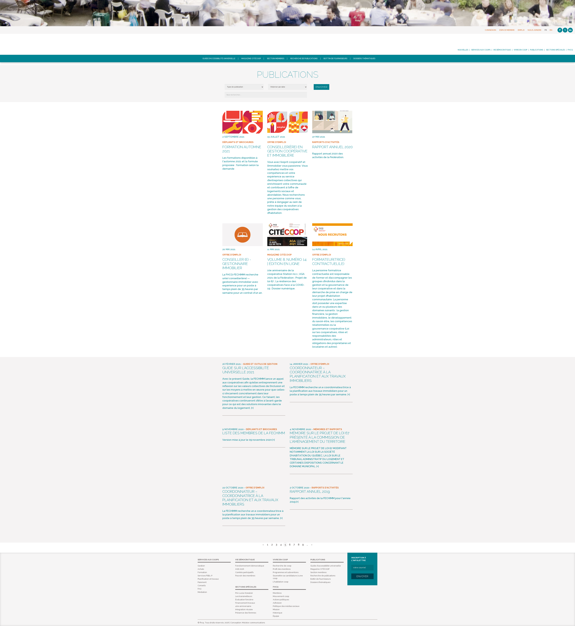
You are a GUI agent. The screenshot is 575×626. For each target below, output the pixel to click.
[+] (252, 407)
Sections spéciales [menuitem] (555, 50)
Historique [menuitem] (277, 613)
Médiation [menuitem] (202, 592)
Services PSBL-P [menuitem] (205, 576)
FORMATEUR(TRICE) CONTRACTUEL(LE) (328, 261)
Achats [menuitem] (201, 569)
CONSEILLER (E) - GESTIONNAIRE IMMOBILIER (236, 263)
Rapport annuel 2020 (332, 147)
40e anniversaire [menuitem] (243, 606)
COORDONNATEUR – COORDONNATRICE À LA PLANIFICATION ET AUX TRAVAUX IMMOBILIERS (318, 374)
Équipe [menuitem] (276, 616)
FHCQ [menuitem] (570, 50)
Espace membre (507, 30)
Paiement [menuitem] (202, 582)
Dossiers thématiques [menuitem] (364, 58)
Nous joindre (534, 30)
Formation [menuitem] (202, 572)
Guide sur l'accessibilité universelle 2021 (245, 370)
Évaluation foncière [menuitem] (244, 599)
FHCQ (27, 44)
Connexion (490, 30)
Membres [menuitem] (277, 593)
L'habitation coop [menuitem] (280, 582)
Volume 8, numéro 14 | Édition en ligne (287, 261)
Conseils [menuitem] (202, 585)
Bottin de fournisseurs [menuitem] (335, 58)
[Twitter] (565, 30)
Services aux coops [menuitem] (480, 50)
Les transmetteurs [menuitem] (243, 596)
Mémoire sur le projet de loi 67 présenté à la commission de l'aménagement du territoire (319, 437)
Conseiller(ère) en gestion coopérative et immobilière (287, 151)
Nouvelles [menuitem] (463, 50)
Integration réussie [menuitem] (244, 609)
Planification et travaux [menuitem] (208, 579)
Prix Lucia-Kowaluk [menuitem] (244, 593)
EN (551, 30)
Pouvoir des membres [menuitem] (245, 576)
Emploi (521, 30)
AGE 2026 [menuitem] (239, 569)
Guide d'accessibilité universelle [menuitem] (218, 58)
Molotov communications (253, 623)
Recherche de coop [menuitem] (282, 566)
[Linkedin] (570, 30)
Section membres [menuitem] (275, 58)
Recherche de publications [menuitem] (303, 58)
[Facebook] (559, 30)
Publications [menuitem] (536, 50)
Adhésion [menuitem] (277, 603)
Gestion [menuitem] (201, 566)
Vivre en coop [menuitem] (520, 50)
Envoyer (362, 576)
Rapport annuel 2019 (310, 491)
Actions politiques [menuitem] (281, 599)
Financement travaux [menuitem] (245, 603)
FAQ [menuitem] (199, 589)
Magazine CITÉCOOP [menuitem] (251, 58)
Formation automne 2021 (241, 149)
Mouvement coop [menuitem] (281, 596)
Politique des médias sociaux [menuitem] (286, 606)
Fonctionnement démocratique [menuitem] (249, 566)
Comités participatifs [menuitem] (244, 572)
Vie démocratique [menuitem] (502, 50)
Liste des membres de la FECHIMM (253, 433)
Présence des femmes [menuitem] (245, 613)
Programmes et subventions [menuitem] (285, 572)
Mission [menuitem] (276, 609)
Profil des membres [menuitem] (281, 569)
